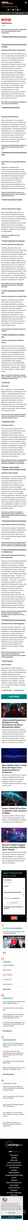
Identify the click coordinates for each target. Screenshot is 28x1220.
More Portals (6, 989)
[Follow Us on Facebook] (15, 9)
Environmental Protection (14, 1165)
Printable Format (19, 690)
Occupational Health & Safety (14, 1175)
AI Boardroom (14, 1155)
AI (12, 13)
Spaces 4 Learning (14, 1188)
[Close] (21, 1198)
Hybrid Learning (19, 13)
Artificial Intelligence (9, 965)
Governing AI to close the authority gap (13, 1009)
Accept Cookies (11, 1217)
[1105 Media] (14, 1151)
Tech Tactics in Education (14, 1193)
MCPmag (14, 1170)
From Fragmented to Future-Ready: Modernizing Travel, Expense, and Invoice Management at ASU (13, 1016)
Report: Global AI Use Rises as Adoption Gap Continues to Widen (14, 810)
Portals (7, 961)
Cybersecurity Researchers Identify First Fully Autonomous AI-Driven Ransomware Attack (14, 723)
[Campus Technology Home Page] (7, 3)
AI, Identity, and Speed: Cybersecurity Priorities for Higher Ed (13, 932)
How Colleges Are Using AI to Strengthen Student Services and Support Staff (12, 1124)
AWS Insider (14, 1160)
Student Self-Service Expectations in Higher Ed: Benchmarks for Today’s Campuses (13, 1045)
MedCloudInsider (14, 1173)
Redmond (14, 1180)
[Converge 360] (14, 1145)
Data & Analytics (7, 975)
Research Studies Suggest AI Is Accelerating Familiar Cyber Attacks (13, 847)
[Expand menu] (25, 3)
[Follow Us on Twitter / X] (10, 9)
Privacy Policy (16, 898)
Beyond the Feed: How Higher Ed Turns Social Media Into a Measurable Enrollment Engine (13, 1088)
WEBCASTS (8, 998)
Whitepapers (9, 1039)
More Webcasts (7, 1031)
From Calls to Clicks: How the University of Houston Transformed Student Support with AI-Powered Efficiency (13, 1053)
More (4, 953)
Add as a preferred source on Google (10, 6)
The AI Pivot (14, 1195)
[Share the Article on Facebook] (3, 20)
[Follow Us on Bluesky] (13, 9)
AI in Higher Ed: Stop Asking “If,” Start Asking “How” (13, 1062)
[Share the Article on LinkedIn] (6, 20)
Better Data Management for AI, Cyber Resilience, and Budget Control (14, 1068)
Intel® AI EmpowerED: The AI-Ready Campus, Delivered (13, 1097)
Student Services (8, 984)
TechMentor (14, 1190)
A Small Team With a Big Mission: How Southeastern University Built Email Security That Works (14, 1024)
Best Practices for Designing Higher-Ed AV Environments (13, 1105)
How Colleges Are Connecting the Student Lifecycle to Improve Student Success (14, 1114)
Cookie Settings (11, 1212)
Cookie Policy (19, 1209)
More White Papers (8, 1074)
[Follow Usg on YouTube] (17, 9)
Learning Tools (7, 979)
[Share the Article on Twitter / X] (9, 20)
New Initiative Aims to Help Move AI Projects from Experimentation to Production (14, 769)
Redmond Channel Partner (14, 1183)
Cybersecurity (7, 970)
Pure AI (14, 1178)
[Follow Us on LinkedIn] (8, 9)
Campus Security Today (14, 1163)
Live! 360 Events (14, 1168)
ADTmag (14, 1158)
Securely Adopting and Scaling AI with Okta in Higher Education (14, 1002)
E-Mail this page (7, 690)
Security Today (14, 1185)
